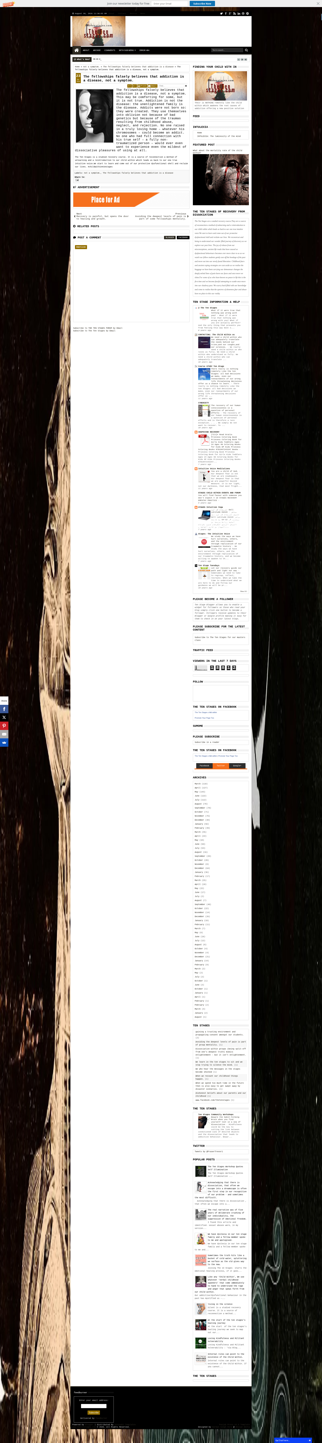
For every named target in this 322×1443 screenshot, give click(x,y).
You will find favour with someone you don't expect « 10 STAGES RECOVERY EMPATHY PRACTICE (220, 497)
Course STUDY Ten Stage (211, 366)
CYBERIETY (203, 403)
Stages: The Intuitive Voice (214, 534)
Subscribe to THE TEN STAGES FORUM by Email (97, 328)
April (198, 788)
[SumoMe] (4, 742)
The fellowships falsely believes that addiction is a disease (138, 173)
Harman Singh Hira (222, 1427)
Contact (122, 14)
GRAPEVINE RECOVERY (208, 432)
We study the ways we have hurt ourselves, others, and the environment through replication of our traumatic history (226, 541)
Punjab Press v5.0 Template (234, 1425)
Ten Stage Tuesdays (208, 565)
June (197, 796)
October (199, 812)
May (196, 792)
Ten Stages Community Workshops (215, 1114)
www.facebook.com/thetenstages (213, 1100)
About (111, 14)
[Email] (4, 734)
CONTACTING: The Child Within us (216, 335)
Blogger (170, 237)
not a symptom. (92, 173)
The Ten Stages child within (206, 712)
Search (246, 50)
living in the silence (220, 1304)
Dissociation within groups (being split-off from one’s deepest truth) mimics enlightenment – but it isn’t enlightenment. (221, 1052)
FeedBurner (101, 1418)
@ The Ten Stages (207, 308)
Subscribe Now (202, 3)
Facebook (226, 13)
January (199, 824)
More (132, 14)
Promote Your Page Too (204, 718)
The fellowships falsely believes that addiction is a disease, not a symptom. (133, 78)
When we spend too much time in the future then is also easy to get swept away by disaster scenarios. (220, 1086)
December (199, 820)
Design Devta (243, 1427)
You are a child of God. (225, 471)
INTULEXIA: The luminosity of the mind (219, 136)
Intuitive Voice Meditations (214, 469)
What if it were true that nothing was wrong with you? (225, 312)
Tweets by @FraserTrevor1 (209, 1151)
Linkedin (239, 13)
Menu (142, 14)
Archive (97, 50)
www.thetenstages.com (84, 1427)
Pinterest (247, 13)
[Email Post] (77, 180)
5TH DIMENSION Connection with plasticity (122, 59)
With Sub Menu (126, 50)
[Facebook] (4, 709)
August (198, 804)
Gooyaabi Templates (125, 1425)
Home (76, 50)
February (199, 828)
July (197, 800)
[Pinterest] (4, 726)
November (199, 816)
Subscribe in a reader (207, 742)
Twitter (221, 13)
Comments (109, 50)
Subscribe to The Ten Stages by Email (94, 331)
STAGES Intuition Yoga (210, 507)
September (200, 808)
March (198, 784)
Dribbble (243, 13)
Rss (234, 13)
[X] (4, 717)
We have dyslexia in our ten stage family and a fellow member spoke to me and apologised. (227, 1237)
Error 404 (144, 50)
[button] (161, 3)
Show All (243, 591)
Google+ (230, 13)
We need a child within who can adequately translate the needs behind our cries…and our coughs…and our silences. (226, 342)
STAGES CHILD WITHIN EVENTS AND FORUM (219, 493)
